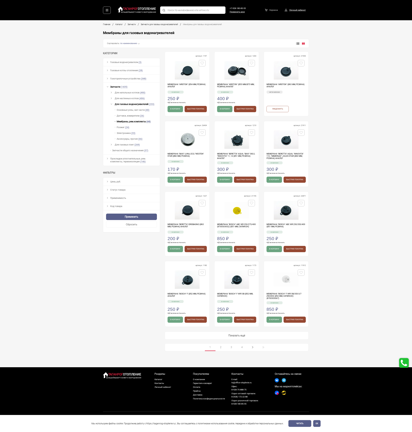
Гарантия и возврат (202, 383)
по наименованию (128, 43)
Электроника (126, 133)
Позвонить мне (237, 12)
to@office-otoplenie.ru (241, 382)
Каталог (119, 24)
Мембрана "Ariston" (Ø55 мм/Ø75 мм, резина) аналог (235, 85)
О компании (199, 379)
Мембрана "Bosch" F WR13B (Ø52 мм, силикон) (235, 295)
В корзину (175, 109)
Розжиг (123, 127)
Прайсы (197, 391)
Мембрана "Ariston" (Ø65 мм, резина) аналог (285, 85)
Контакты (159, 383)
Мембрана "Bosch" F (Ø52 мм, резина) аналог (187, 295)
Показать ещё (236, 335)
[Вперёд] (252, 347)
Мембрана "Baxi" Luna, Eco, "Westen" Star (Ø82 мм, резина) (186, 155)
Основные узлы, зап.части (133, 110)
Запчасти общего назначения (130, 150)
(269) (137, 144)
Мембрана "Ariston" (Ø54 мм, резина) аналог (187, 85)
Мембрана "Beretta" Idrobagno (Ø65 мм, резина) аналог (186, 225)
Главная (106, 24)
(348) (143, 78)
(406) (142, 98)
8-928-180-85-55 (238, 404)
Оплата (196, 387)
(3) (140, 62)
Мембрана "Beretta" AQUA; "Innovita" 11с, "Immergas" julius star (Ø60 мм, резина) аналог (285, 156)
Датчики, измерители (130, 115)
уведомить (277, 109)
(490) (142, 92)
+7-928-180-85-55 (238, 8)
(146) (143, 161)
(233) (151, 104)
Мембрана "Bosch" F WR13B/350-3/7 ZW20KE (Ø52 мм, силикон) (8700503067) (284, 296)
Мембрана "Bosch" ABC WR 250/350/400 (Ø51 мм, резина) (286, 225)
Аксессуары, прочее (129, 139)
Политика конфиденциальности (209, 398)
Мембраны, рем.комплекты (134, 121)
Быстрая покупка (195, 109)
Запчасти (132, 24)
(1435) (124, 87)
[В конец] (263, 347)
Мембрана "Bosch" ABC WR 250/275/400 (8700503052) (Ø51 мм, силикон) (236, 225)
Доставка (197, 395)
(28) (141, 70)
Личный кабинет (162, 387)
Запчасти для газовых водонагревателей (159, 24)
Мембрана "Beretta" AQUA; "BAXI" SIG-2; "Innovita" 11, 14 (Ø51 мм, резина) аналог (236, 156)
